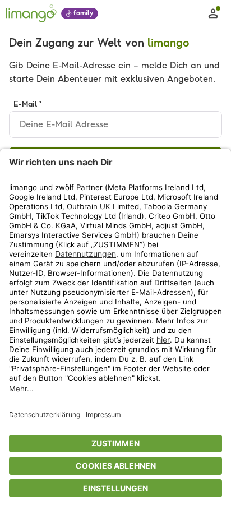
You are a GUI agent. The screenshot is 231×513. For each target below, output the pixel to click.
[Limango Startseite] (31, 13)
